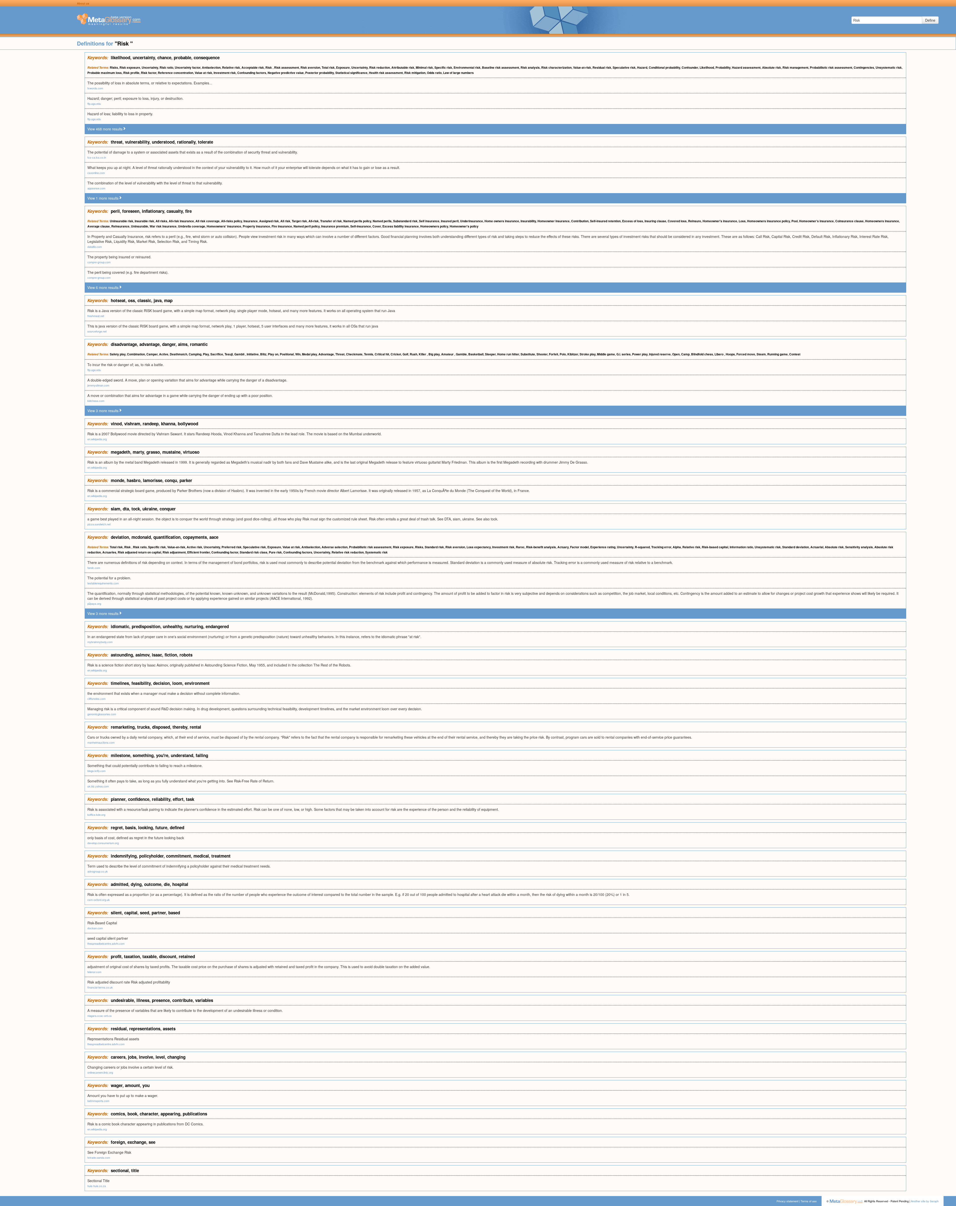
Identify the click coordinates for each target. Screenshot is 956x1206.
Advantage (326, 354)
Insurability (528, 221)
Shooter (542, 354)
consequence (207, 57)
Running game (777, 354)
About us (83, 3)
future (161, 827)
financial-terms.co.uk (100, 987)
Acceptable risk (252, 67)
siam (115, 509)
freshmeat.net (95, 316)
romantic (199, 344)
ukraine (149, 509)
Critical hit (382, 354)
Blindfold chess (702, 354)
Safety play (117, 354)
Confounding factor (224, 552)
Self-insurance (360, 226)
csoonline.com (96, 173)
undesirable (122, 1000)
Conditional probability (664, 67)
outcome (152, 884)
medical (201, 856)
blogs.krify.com (96, 771)
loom (177, 683)
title (135, 1170)
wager (116, 1085)
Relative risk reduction (348, 552)
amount (132, 1085)
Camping (195, 354)
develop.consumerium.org (103, 843)
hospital (180, 884)
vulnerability (137, 142)
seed (144, 913)
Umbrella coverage (191, 226)
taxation (132, 956)
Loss (742, 221)
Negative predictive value (286, 72)
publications (195, 1114)
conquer (168, 509)
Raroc (520, 547)
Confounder (690, 67)
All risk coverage (207, 221)
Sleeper (490, 354)
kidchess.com (95, 401)
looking (145, 827)
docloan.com (95, 928)
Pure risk (275, 552)
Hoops (730, 354)
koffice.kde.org (96, 815)
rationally (186, 142)
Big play (434, 354)
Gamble (461, 354)
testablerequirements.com (103, 583)
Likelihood (707, 67)
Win (297, 354)
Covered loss (677, 221)
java (158, 300)
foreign (118, 1142)
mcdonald (141, 537)
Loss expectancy (479, 547)
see (152, 1142)
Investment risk (225, 72)
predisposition (146, 626)
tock (135, 509)
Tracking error (661, 547)
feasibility (141, 683)
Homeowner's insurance (720, 221)
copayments (195, 537)
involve (146, 1057)
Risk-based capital (715, 547)
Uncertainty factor (187, 67)
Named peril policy (307, 226)
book (132, 1114)
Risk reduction (379, 67)
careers (118, 1057)
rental (195, 727)
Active (163, 354)
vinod (116, 424)
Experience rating (602, 547)
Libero (719, 354)
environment (197, 683)
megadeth (120, 452)
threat (116, 142)
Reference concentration (175, 72)
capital (130, 913)
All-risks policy (231, 221)
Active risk (194, 547)
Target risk (299, 221)
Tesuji (229, 354)
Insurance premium (335, 226)
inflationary (153, 211)
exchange (136, 1142)
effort (178, 799)
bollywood (188, 424)
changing (176, 1057)
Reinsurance (120, 226)
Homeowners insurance (882, 221)
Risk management (795, 67)
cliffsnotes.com (96, 699)
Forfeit (553, 354)
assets (169, 1029)
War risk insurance (163, 226)
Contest (794, 354)
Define (930, 20)
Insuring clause (655, 221)
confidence (138, 799)
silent (116, 913)
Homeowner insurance (554, 221)
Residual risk (602, 67)
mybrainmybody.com (100, 642)
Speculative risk (624, 67)
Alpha (677, 547)
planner (118, 799)
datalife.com (94, 247)
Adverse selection (335, 547)
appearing (170, 1114)
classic (144, 300)
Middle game (606, 354)
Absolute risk (771, 67)
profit (116, 956)
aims (182, 344)
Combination (136, 354)
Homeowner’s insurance (816, 221)
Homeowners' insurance (224, 226)
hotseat (118, 300)
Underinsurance (471, 221)
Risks (114, 67)
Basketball (475, 354)
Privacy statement (787, 1201)
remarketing (123, 727)
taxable (149, 956)
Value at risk (203, 72)
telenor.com (94, 972)
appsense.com (96, 188)
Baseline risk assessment (500, 67)
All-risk (313, 221)
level (160, 1057)
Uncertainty (150, 67)
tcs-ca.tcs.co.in (96, 157)
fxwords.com (95, 88)
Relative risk (231, 67)
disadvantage (124, 344)
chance (164, 57)
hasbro (133, 480)
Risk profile (131, 72)
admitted (119, 884)
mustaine (171, 452)
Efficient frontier (198, 552)
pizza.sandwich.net (99, 524)
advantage (149, 344)
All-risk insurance (181, 221)
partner (159, 913)
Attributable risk (402, 67)
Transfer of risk (331, 221)
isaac (157, 655)
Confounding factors (251, 72)
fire (188, 211)
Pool (794, 221)
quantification (166, 537)
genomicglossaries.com (101, 714)
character (149, 1114)
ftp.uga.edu (94, 104)
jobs (132, 1057)
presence (161, 1000)
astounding (122, 655)
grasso (153, 452)
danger (169, 344)
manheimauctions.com (101, 742)
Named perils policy (357, 221)
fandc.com (93, 568)
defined (177, 827)
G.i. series (623, 354)
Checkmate (354, 354)
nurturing (193, 626)
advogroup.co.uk (97, 871)
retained (187, 956)
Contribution (580, 221)
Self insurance (429, 221)
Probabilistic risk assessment (831, 67)
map (168, 300)
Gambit (239, 354)
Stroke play (588, 354)
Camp (685, 354)
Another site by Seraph (925, 1201)
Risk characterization (556, 67)
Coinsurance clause (849, 221)
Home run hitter (508, 354)
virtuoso (191, 452)
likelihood (120, 57)
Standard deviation (795, 547)
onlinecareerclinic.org (100, 1072)
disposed (161, 727)
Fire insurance (282, 226)
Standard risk (434, 547)
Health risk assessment (386, 72)
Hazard (642, 67)
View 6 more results (103, 287)
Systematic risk (376, 552)
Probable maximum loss (104, 72)
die (167, 884)
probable (182, 57)
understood (163, 142)
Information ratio (741, 547)
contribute (182, 1000)
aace (213, 537)
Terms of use (809, 1201)
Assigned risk (269, 221)
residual (119, 1029)
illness (142, 1000)
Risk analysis (530, 67)
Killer (423, 354)
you (146, 1085)
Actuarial (816, 547)
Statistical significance (351, 72)
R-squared (642, 547)
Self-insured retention (605, 221)
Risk (269, 67)
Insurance (250, 221)
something (143, 755)
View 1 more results (103, 198)
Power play (640, 354)
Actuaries (109, 552)
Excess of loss (632, 221)
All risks (161, 221)
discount (167, 956)
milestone (120, 755)
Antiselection (211, 67)
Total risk (328, 67)
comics (118, 1114)
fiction (171, 655)
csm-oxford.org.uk (98, 900)
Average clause (98, 226)
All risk (285, 221)
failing (202, 755)
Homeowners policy (434, 226)
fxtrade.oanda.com (98, 1157)
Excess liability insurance (400, 226)
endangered (217, 626)
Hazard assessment (746, 67)
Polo (563, 354)
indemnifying (124, 856)
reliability (161, 799)
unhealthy (172, 626)
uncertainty (144, 57)
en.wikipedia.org (97, 439)
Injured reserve (660, 354)
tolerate (205, 142)
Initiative (253, 354)
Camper (152, 354)
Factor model (579, 547)
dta (126, 509)
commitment (178, 856)
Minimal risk (424, 67)
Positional (287, 354)
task (190, 799)
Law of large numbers (458, 72)
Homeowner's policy (464, 226)
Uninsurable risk (121, 221)
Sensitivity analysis (859, 547)
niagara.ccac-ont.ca (99, 1016)
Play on (273, 354)
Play (206, 354)
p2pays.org (94, 603)
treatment (221, 856)
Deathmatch (178, 354)
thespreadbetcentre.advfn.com (105, 943)
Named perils (382, 221)
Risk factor (148, 72)
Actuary (563, 547)
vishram (132, 424)
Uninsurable (139, 226)
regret (117, 827)
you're (162, 755)
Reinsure (694, 221)
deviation (120, 537)
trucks (143, 727)
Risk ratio (166, 67)
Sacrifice (216, 354)
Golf (405, 354)
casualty (175, 211)
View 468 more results (104, 128)
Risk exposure (130, 67)
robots (185, 655)
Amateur (447, 354)
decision (161, 683)
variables (204, 1000)
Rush (413, 354)
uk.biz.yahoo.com (98, 786)
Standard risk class (253, 552)
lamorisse (152, 480)
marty (138, 452)
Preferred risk (231, 547)
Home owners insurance (501, 221)
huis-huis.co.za (96, 1186)
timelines (120, 683)
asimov (142, 655)
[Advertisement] (42, 127)
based (174, 913)
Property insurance (256, 226)
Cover (376, 226)
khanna (168, 424)
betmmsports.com (98, 1101)
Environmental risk (467, 67)
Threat (340, 354)
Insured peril (450, 221)
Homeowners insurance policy (768, 221)
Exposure (343, 67)
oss (131, 300)
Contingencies (864, 67)
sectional (120, 1170)
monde (117, 480)
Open (676, 354)
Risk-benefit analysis (541, 547)
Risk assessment (286, 67)
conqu (171, 480)
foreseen (130, 211)
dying (136, 884)
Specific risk (443, 67)
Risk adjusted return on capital (139, 552)
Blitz (263, 354)
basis (130, 827)
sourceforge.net (97, 331)
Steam (761, 354)
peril (115, 211)
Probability (723, 67)
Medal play (309, 354)
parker (185, 480)
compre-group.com (99, 262)
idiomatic (120, 626)
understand (182, 755)
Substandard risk (405, 221)
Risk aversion (310, 67)
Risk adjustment (174, 552)
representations (144, 1029)
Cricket (396, 354)
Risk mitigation (414, 72)
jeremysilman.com (98, 385)
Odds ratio (434, 72)
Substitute (528, 354)
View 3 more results (103, 410)
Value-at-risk (582, 67)
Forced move (745, 354)
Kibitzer (572, 354)
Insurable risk (144, 221)
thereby (180, 727)
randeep (151, 424)
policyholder (151, 856)
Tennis (368, 354)
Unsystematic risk (889, 67)
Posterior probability (319, 72)
